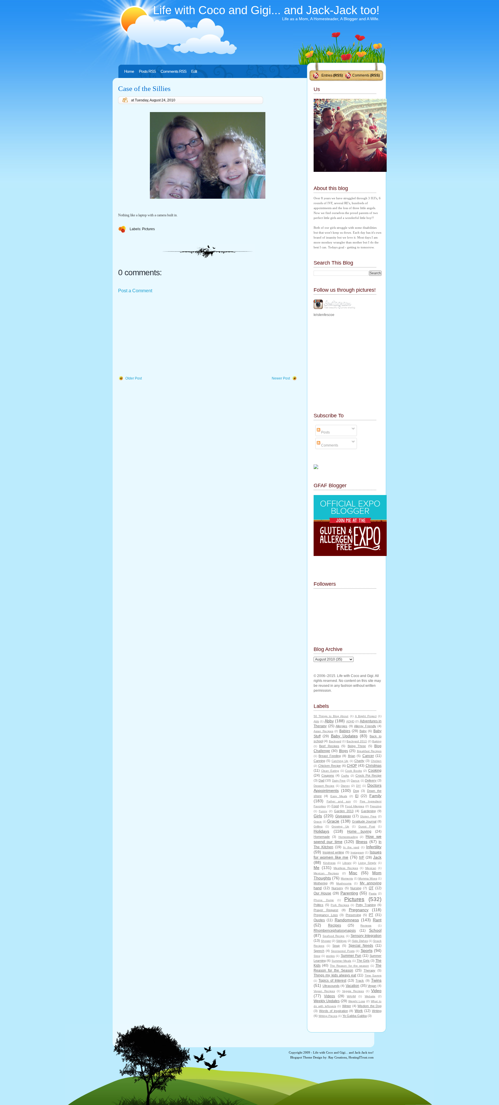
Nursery (337, 888)
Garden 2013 (343, 811)
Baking (376, 741)
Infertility (373, 846)
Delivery (371, 780)
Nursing (355, 888)
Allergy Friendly (365, 726)
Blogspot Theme (301, 1057)
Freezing (375, 806)
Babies (344, 731)
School (375, 930)
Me (316, 867)
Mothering (320, 883)
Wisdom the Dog (369, 1006)
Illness (361, 841)
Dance (355, 780)
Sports (367, 950)
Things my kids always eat (335, 975)
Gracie (333, 821)
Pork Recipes (340, 905)
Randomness (347, 920)
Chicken (376, 760)
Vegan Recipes (324, 991)
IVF (361, 857)
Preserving (353, 915)
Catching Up (340, 760)
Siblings (341, 940)
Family (375, 795)
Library (346, 862)
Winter (346, 1006)
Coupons (327, 775)
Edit (194, 71)
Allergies (341, 726)
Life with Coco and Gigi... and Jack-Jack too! (266, 10)
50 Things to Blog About (331, 716)
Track (359, 980)
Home (129, 71)
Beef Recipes (329, 746)
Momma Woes (367, 878)
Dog (356, 791)
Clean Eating (330, 770)
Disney (345, 785)
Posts (325, 432)
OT (371, 888)
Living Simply (367, 862)
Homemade (322, 836)
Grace (318, 821)
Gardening (368, 811)
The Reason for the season (349, 965)
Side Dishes (360, 940)
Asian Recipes (323, 731)
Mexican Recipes (326, 873)
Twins (376, 980)
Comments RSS (173, 71)
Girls (318, 816)
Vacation (352, 986)
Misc (353, 872)
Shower (326, 940)
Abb (316, 721)
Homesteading (348, 836)
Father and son (339, 801)
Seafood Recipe (334, 935)
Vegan (372, 985)
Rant (377, 920)
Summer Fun (351, 956)
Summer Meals (341, 960)
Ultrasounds (331, 985)
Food (335, 806)
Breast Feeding (329, 756)
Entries (326, 75)
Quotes (319, 920)
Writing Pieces (328, 1015)
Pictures (148, 229)
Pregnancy (358, 909)
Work (359, 1011)
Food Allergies (354, 806)
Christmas (373, 766)
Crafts (345, 775)
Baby (363, 731)
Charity (359, 760)
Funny (323, 811)
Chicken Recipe (329, 765)
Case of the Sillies (144, 88)
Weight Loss (356, 1001)
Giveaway (343, 816)
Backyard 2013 (357, 741)
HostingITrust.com (361, 1057)
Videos (329, 996)
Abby (329, 721)
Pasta (373, 893)
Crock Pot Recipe (368, 775)
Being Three (357, 746)
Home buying (359, 831)
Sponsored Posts (343, 951)
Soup (336, 945)
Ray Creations (337, 1057)
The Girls (363, 960)
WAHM (351, 996)
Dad (321, 780)
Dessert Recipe (324, 785)
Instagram (357, 852)
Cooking (374, 771)
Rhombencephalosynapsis (335, 931)
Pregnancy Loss (326, 915)
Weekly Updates (327, 1001)
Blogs (343, 751)
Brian (351, 756)
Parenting (349, 893)
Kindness (329, 862)
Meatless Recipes (346, 868)
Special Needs (361, 946)
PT (371, 915)
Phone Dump (324, 900)
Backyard (335, 741)
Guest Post (366, 826)
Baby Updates (344, 736)
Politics (318, 905)
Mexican (370, 868)
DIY (358, 785)
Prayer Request (326, 910)
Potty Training (366, 905)
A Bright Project (366, 716)
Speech (319, 951)
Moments (347, 878)
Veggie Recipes (353, 991)
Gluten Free (368, 816)
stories (330, 955)
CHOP (352, 766)
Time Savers (373, 975)
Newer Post (281, 378)
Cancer (368, 756)
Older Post (133, 378)
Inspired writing (333, 852)
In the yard (351, 847)
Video (376, 990)
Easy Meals (338, 796)
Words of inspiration (333, 1011)
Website (370, 996)
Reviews (365, 925)
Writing (376, 1011)
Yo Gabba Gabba (354, 1015)
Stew (317, 955)
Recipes (334, 925)
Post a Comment (135, 290)
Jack (377, 857)
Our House (322, 893)
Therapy (369, 970)
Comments (360, 75)
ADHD (350, 721)
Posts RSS (147, 71)
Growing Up (340, 826)
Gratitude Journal (364, 821)
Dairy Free (339, 780)
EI (356, 796)
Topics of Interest (332, 980)
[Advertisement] (161, 335)
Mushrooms (343, 883)
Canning (319, 760)
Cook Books (353, 770)
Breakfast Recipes (369, 751)
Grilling (318, 826)
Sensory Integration (366, 936)
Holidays (321, 831)
